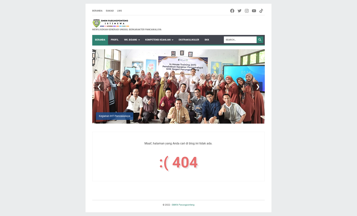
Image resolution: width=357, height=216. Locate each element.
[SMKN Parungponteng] (126, 23)
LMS (119, 10)
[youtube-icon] (254, 11)
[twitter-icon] (240, 11)
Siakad (110, 10)
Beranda (97, 10)
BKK (207, 39)
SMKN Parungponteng (183, 205)
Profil (115, 39)
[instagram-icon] (247, 11)
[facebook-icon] (232, 11)
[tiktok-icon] (261, 11)
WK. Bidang (130, 39)
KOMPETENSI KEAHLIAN (158, 39)
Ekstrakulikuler (189, 39)
